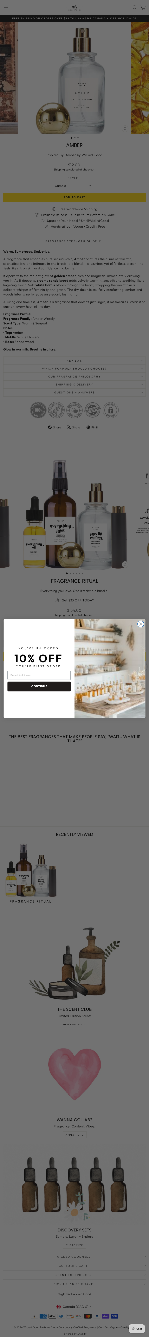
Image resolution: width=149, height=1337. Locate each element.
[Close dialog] (141, 624)
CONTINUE (39, 686)
